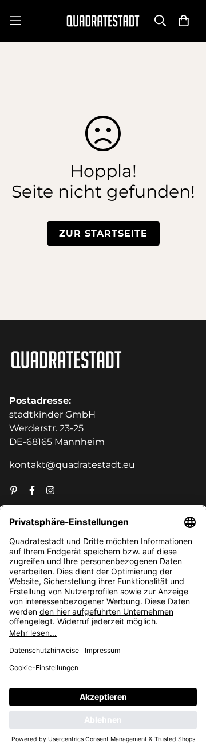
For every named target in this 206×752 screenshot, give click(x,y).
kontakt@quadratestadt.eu (72, 464)
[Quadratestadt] (103, 21)
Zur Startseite (103, 233)
